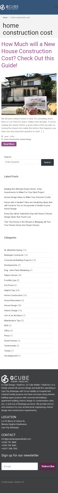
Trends (7, 351)
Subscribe (48, 466)
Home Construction (11, 139)
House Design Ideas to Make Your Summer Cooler (27, 197)
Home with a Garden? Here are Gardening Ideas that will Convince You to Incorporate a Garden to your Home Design (28, 205)
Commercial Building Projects (17, 260)
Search (7, 157)
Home (5, 18)
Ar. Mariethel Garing (13, 250)
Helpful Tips (9, 290)
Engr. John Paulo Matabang (16, 270)
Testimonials (10, 345)
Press (7, 335)
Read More (9, 144)
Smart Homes (10, 340)
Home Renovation (12, 300)
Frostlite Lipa (10, 280)
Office (7, 330)
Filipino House (10, 275)
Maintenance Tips (12, 320)
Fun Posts (9, 285)
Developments (10, 265)
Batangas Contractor (14, 255)
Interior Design (11, 310)
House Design (25, 139)
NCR (6, 325)
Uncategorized (11, 355)
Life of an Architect (13, 315)
